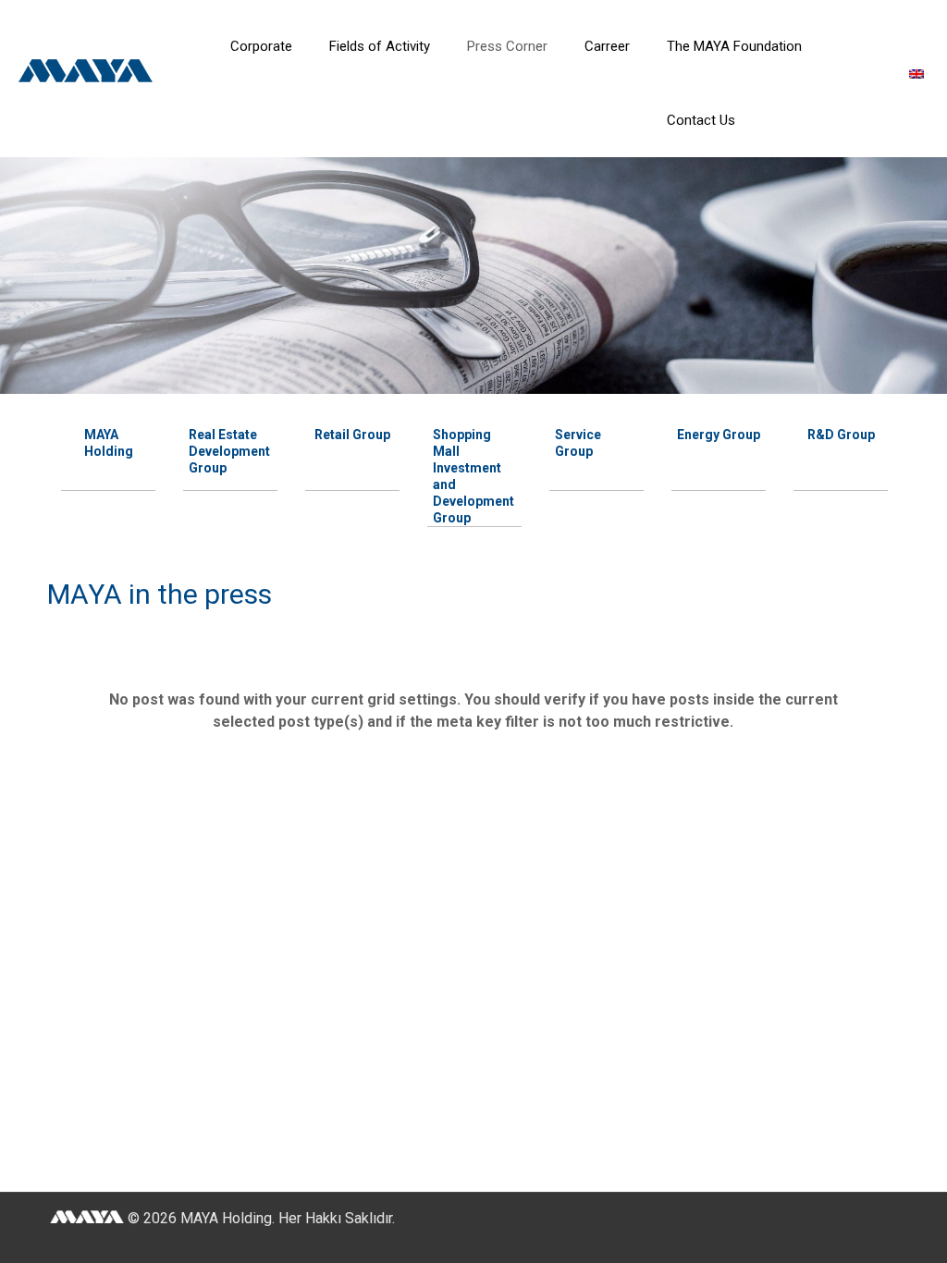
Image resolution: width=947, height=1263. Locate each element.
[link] (261, 92)
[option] (108, 440)
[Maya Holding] (104, 77)
